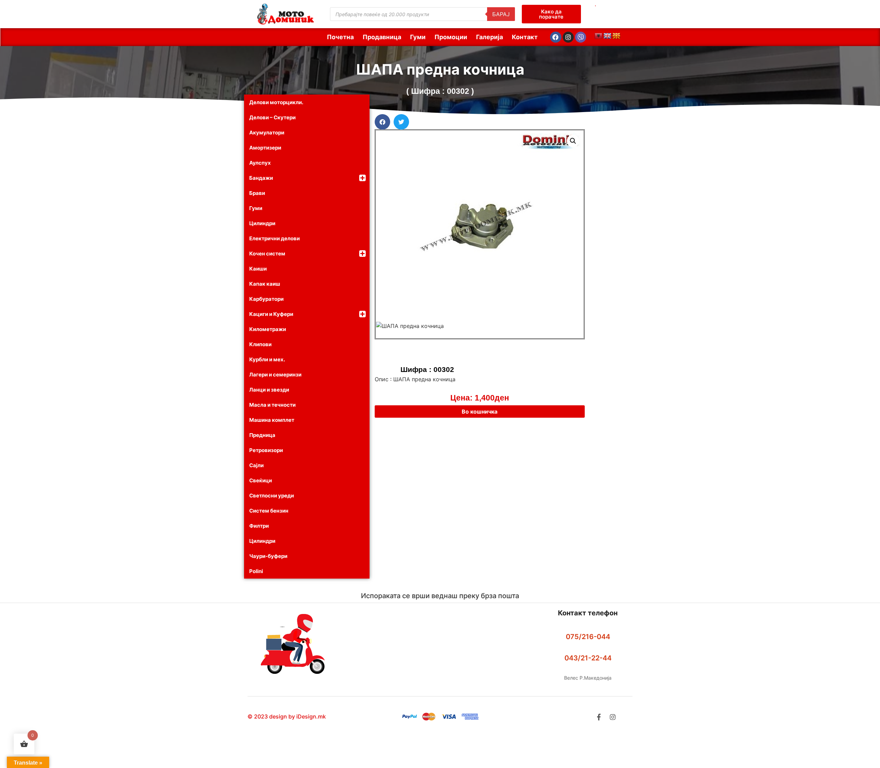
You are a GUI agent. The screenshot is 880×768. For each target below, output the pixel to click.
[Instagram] (568, 37)
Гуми (418, 37)
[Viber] (580, 37)
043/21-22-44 (588, 658)
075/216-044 (588, 637)
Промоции (450, 37)
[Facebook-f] (598, 717)
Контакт (525, 37)
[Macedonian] (616, 36)
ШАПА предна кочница (440, 69)
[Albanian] (598, 36)
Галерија (489, 37)
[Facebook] (555, 37)
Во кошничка (479, 411)
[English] (607, 36)
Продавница (382, 37)
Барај (501, 14)
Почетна (340, 37)
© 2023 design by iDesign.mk (287, 716)
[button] (382, 122)
